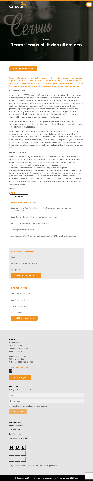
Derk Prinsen (16, 312)
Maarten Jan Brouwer (21, 293)
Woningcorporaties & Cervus (24, 263)
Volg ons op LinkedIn (18, 367)
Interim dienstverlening (18, 425)
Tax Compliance (15, 430)
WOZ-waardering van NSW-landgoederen (30, 223)
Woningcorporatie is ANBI (22, 229)
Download (20, 197)
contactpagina (20, 377)
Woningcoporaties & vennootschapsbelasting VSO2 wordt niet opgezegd (43, 236)
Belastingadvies (15, 434)
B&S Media (74, 478)
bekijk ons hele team (24, 318)
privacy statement (50, 478)
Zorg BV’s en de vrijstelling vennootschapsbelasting (34, 217)
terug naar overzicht (24, 68)
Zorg (13, 257)
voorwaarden (36, 478)
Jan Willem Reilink (19, 306)
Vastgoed (15, 269)
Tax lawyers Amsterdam (18, 438)
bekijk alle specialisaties (26, 275)
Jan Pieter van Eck (19, 300)
